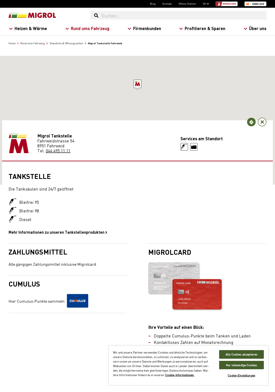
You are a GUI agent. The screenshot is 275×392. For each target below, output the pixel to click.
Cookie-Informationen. (179, 375)
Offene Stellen (187, 3)
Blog (153, 3)
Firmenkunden (147, 28)
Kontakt (167, 3)
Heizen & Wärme (30, 28)
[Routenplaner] (251, 122)
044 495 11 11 (58, 150)
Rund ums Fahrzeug (90, 28)
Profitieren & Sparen (205, 28)
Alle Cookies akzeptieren (241, 354)
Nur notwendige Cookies (241, 365)
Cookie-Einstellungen (241, 375)
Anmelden (258, 4)
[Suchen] (96, 15)
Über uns (257, 28)
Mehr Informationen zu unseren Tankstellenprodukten (57, 232)
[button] (137, 84)
